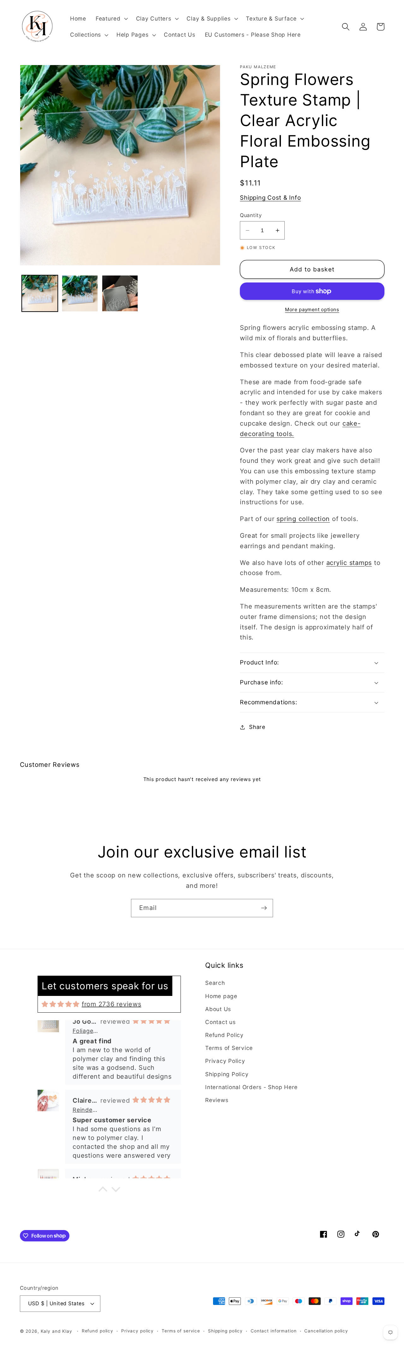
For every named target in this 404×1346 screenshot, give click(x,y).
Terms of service (181, 1330)
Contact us (220, 1022)
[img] (61, 1004)
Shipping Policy (226, 1074)
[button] (111, 18)
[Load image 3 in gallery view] (120, 293)
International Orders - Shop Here (251, 1087)
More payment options (312, 309)
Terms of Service (229, 1048)
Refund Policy (224, 1035)
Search (215, 982)
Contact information (274, 1330)
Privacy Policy (225, 1061)
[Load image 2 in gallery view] (80, 293)
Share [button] (257, 727)
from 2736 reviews (111, 1004)
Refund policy (97, 1330)
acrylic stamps (349, 563)
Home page (221, 996)
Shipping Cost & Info (270, 198)
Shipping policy (225, 1330)
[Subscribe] (264, 908)
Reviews (216, 1100)
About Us (218, 1009)
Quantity (251, 215)
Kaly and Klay (56, 1331)
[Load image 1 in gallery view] (40, 293)
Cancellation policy (326, 1330)
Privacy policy (137, 1330)
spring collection (303, 519)
